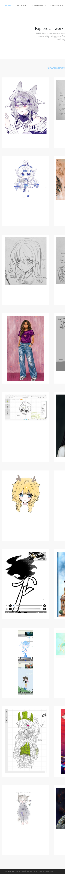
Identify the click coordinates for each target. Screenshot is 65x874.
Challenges (56, 5)
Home (8, 5)
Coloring (21, 5)
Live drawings (38, 5)
